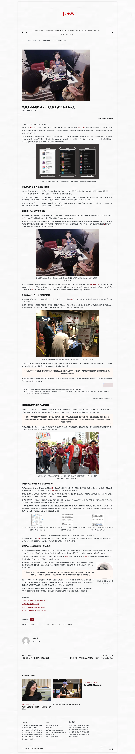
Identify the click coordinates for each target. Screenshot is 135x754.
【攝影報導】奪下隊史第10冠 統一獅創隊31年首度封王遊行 (91, 657)
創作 (86, 556)
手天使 (52, 299)
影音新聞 (41, 30)
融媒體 (62, 34)
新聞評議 (90, 30)
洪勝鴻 (23, 110)
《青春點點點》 (95, 285)
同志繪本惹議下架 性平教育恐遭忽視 (33, 600)
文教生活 (78, 30)
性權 (48, 624)
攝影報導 (56, 30)
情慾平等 (54, 624)
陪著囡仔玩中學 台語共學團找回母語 (35, 657)
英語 (67, 34)
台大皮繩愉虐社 (107, 398)
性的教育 (53, 491)
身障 (71, 299)
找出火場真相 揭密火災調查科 (93, 685)
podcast (32, 624)
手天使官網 (100, 398)
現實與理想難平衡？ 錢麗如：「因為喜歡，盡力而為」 (36, 708)
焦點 (36, 30)
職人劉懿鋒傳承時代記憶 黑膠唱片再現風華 (66, 704)
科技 (83, 128)
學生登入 (42, 748)
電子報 (71, 34)
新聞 (79, 128)
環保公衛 (72, 30)
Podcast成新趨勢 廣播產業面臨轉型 (33, 607)
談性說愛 (70, 624)
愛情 (32, 290)
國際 (61, 30)
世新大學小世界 (35, 748)
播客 (64, 624)
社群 (52, 488)
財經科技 (84, 30)
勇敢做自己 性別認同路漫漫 (30, 604)
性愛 (43, 624)
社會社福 (66, 30)
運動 (95, 30)
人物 (99, 30)
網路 (39, 538)
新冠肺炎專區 (49, 30)
